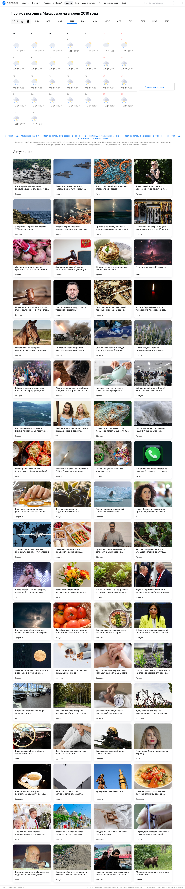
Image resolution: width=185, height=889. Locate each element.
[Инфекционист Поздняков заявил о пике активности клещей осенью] (153, 823)
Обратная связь (149, 887)
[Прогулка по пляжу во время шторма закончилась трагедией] (113, 218)
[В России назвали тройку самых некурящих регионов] (72, 662)
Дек (166, 21)
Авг (119, 21)
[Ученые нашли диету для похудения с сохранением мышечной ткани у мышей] (72, 541)
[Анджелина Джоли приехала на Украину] (153, 742)
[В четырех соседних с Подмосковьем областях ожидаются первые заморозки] (72, 500)
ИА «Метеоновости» (175, 887)
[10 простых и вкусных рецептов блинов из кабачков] (113, 258)
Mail (4, 887)
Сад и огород (83, 138)
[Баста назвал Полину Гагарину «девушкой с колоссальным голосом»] (32, 581)
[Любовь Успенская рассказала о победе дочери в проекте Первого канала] (72, 420)
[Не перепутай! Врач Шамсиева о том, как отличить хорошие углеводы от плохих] (153, 783)
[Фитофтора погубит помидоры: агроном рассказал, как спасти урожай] (72, 621)
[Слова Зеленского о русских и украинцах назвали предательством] (72, 299)
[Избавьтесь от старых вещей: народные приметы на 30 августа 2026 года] (153, 218)
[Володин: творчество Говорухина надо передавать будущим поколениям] (32, 863)
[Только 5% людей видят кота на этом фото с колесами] (113, 178)
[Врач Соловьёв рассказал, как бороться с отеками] (72, 742)
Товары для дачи (100, 138)
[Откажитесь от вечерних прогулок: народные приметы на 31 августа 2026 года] (32, 339)
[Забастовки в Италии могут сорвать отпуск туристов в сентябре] (72, 823)
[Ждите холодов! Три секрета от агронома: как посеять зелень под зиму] (113, 581)
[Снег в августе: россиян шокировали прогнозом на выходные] (153, 339)
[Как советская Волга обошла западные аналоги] (32, 742)
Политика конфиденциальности (106, 887)
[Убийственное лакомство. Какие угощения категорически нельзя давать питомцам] (72, 379)
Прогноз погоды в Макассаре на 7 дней (102, 136)
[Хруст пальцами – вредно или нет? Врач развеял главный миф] (113, 662)
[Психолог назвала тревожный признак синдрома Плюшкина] (113, 299)
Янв (36, 21)
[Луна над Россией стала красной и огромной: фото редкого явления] (32, 662)
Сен (131, 21)
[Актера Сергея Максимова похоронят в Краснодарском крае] (153, 299)
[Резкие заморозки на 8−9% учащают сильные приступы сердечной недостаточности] (153, 541)
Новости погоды (173, 136)
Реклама (21, 887)
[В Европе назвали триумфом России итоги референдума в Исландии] (32, 379)
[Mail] (4, 3)
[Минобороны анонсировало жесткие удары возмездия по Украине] (72, 339)
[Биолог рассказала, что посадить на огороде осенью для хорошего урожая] (153, 662)
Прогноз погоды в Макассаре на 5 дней (61, 136)
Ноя (154, 21)
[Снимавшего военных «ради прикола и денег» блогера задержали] (113, 339)
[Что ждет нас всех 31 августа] (153, 258)
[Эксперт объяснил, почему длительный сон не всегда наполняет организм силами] (113, 702)
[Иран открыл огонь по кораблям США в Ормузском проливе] (72, 460)
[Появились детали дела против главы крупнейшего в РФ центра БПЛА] (32, 299)
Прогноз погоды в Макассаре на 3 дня (21, 136)
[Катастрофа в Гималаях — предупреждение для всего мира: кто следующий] (32, 178)
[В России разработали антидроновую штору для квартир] (72, 783)
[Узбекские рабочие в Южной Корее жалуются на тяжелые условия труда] (153, 379)
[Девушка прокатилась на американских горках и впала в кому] (153, 702)
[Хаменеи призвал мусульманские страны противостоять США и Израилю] (113, 863)
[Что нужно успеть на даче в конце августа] (113, 460)
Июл (107, 21)
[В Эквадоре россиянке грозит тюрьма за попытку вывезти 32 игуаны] (113, 420)
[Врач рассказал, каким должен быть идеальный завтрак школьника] (113, 621)
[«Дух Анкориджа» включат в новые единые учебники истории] (153, 581)
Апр (72, 21)
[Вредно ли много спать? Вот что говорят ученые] (113, 823)
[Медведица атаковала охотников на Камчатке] (153, 863)
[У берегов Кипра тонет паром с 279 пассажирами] (32, 218)
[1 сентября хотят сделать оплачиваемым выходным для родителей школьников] (32, 823)
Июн (95, 21)
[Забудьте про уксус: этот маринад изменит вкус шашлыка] (72, 218)
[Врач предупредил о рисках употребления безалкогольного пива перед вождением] (32, 500)
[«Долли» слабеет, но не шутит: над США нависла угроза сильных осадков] (153, 420)
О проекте (89, 887)
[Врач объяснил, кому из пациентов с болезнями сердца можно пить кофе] (32, 783)
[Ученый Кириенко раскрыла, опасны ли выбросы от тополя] (72, 702)
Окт (143, 21)
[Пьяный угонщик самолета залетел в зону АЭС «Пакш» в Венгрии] (72, 178)
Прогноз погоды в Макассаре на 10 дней (143, 136)
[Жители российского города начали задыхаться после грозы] (32, 621)
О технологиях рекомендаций (131, 887)
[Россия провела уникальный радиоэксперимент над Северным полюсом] (113, 500)
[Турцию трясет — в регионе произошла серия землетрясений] (32, 541)
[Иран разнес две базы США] (113, 783)
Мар (60, 21)
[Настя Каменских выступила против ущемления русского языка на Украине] (153, 500)
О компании (12, 887)
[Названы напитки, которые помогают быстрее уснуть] (113, 379)
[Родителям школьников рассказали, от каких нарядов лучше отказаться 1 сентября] (72, 581)
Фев (48, 21)
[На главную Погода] (12, 3)
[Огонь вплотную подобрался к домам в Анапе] (113, 742)
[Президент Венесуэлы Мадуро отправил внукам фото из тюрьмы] (113, 541)
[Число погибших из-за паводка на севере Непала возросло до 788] (72, 863)
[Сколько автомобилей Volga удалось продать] (32, 702)
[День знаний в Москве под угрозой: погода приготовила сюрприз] (153, 178)
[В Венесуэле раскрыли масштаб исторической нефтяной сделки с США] (153, 621)
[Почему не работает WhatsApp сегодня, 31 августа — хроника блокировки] (153, 460)
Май (83, 21)
